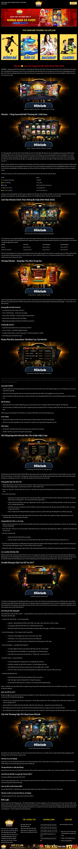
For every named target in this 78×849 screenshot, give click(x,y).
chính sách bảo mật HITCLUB (28, 828)
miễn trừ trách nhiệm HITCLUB (29, 832)
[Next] (73, 17)
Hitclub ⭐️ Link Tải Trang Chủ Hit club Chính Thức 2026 (13, 3)
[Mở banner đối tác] (19, 846)
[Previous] (4, 17)
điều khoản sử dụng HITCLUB (28, 830)
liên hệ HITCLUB (25, 826)
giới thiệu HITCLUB (26, 824)
